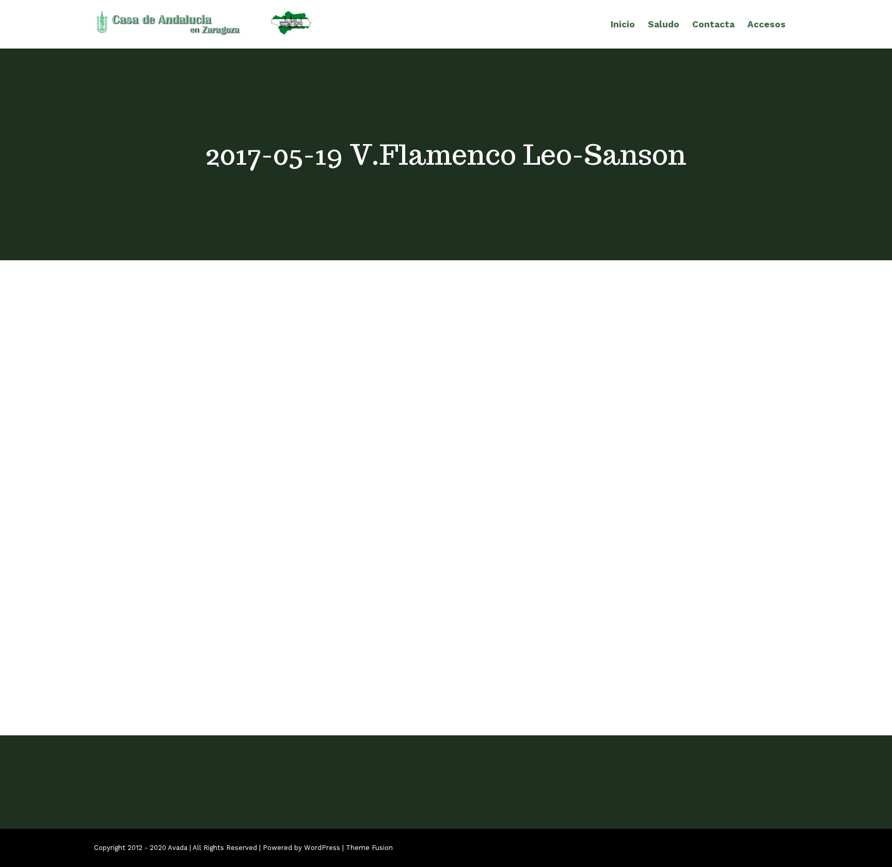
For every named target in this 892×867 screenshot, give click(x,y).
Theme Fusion (369, 848)
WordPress (322, 848)
